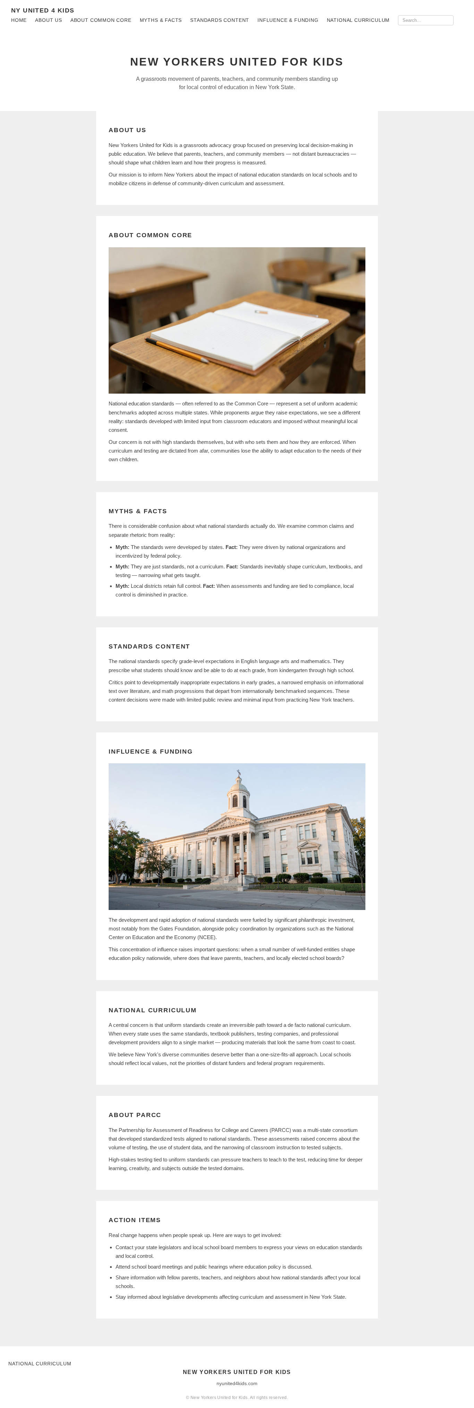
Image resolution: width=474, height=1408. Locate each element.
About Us (48, 20)
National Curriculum (358, 20)
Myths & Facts (161, 20)
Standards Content (219, 20)
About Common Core (101, 20)
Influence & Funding (288, 20)
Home (19, 20)
